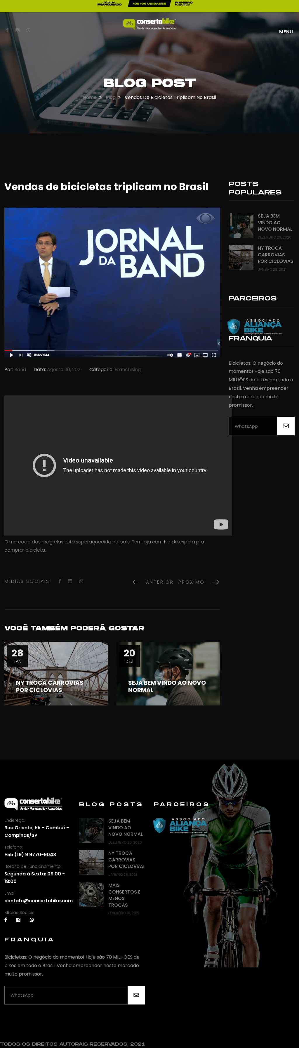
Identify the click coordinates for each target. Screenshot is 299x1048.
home (90, 97)
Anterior (157, 582)
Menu (286, 31)
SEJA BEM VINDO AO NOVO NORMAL (167, 686)
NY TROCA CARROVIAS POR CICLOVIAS (50, 686)
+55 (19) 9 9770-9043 (30, 854)
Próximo (195, 582)
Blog (111, 97)
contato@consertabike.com (38, 900)
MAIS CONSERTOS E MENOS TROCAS (124, 895)
